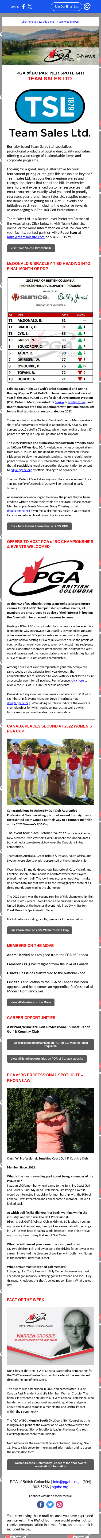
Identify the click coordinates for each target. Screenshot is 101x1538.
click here (77, 681)
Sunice (59, 402)
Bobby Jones (76, 402)
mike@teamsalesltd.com (26, 237)
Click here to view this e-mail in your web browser (50, 22)
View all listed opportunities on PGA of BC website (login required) (50, 1044)
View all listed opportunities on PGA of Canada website (47, 1058)
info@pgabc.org (66, 1482)
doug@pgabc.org (18, 511)
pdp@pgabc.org (21, 470)
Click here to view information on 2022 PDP (39, 526)
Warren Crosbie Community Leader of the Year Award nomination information (50, 1464)
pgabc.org (60, 1487)
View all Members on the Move (31, 1002)
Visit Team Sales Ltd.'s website (31, 248)
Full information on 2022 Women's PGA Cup (40, 930)
